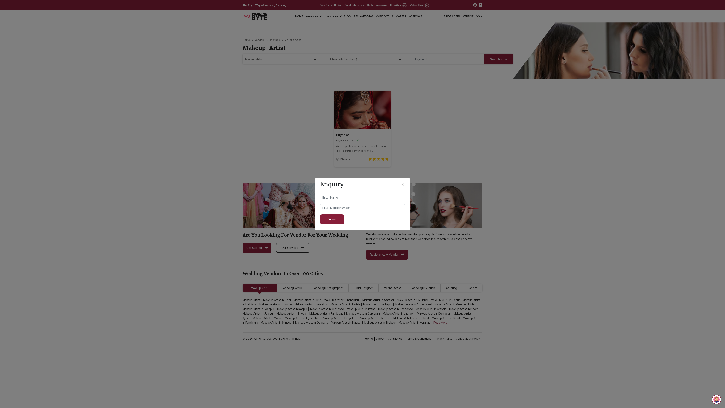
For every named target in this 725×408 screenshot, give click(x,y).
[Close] (402, 184)
